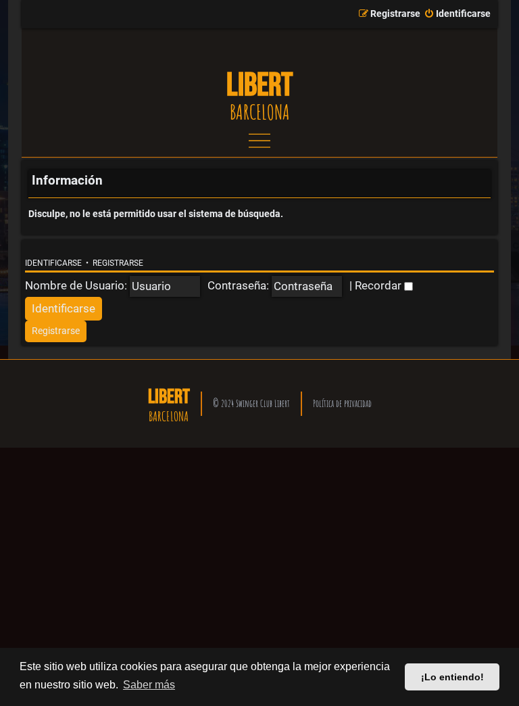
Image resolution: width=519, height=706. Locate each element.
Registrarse (118, 263)
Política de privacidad (342, 403)
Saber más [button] (149, 684)
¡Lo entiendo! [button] (452, 677)
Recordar (379, 285)
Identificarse (53, 263)
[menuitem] (457, 14)
